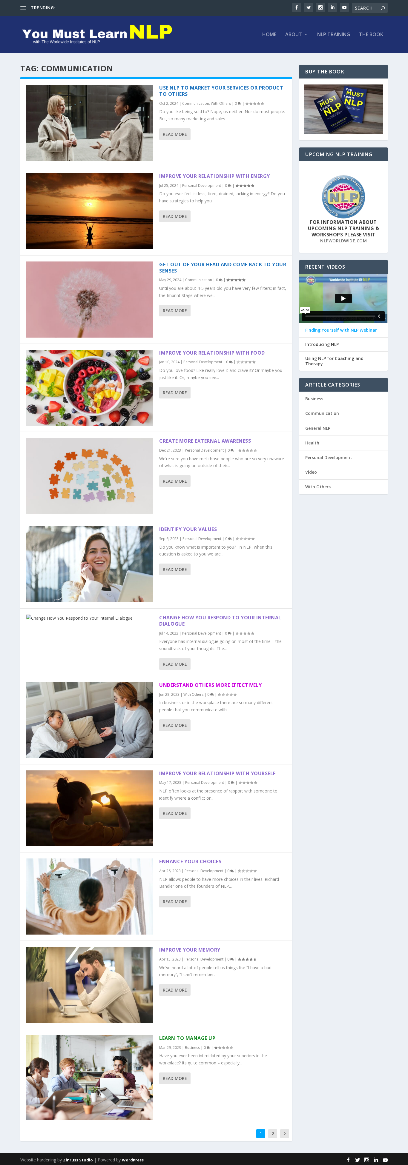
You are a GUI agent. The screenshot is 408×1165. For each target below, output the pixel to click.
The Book (371, 35)
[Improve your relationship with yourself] (89, 808)
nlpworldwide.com (343, 241)
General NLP (317, 428)
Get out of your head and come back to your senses (222, 267)
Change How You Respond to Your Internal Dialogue (220, 620)
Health (312, 443)
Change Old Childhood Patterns (87, 7)
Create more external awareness (205, 441)
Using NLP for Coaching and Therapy (334, 361)
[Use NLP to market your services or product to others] (89, 123)
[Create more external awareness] (89, 476)
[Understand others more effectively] (89, 720)
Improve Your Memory (189, 950)
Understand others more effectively (210, 685)
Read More (175, 134)
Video (311, 472)
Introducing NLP (322, 344)
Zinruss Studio (78, 1160)
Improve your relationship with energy (214, 176)
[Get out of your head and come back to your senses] (89, 299)
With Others (221, 103)
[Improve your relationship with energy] (89, 211)
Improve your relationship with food (212, 353)
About (293, 35)
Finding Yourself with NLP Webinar (341, 330)
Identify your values (188, 529)
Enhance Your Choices (190, 861)
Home (269, 35)
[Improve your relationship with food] (89, 388)
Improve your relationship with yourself (217, 773)
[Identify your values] (89, 564)
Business (192, 1047)
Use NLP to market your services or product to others (221, 90)
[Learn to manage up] (89, 1077)
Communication (195, 103)
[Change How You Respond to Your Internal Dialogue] (89, 618)
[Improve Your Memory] (89, 985)
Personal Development (201, 185)
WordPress (133, 1160)
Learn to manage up (187, 1038)
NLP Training (333, 35)
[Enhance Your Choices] (89, 896)
